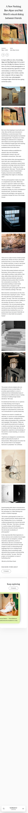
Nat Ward (10, 62)
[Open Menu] (23, 808)
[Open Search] (3, 808)
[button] (13, 34)
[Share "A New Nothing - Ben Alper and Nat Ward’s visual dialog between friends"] (3, 54)
